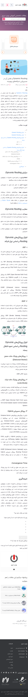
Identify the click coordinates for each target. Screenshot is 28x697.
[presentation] (2, 52)
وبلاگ (16, 85)
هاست (11, 651)
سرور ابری (11, 656)
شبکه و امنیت (21, 85)
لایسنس (11, 662)
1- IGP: (18, 142)
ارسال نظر (23, 538)
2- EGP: (17, 144)
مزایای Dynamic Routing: (18, 132)
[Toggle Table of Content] (26, 130)
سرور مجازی (10, 654)
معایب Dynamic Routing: (17, 135)
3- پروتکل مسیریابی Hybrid (13, 161)
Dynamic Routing (21, 93)
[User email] (14, 570)
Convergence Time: (14, 163)
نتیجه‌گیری (21, 167)
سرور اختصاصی (9, 659)
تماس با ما (10, 668)
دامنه (12, 648)
